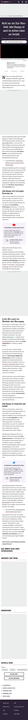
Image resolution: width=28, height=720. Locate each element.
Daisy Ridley (5, 143)
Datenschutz (6, 706)
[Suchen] (19, 2)
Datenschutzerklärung (14, 243)
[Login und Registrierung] (22, 2)
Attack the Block (6, 341)
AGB (15, 703)
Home (2, 16)
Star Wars (12, 669)
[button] (14, 71)
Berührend (5, 669)
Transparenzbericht (19, 706)
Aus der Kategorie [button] (14, 678)
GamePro (5, 714)
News (6, 16)
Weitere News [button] (14, 674)
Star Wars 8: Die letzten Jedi (10, 364)
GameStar (16, 710)
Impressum (6, 703)
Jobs (4, 710)
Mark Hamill (5, 502)
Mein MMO (17, 714)
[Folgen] (15, 63)
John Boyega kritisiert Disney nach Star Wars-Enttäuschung (14, 163)
